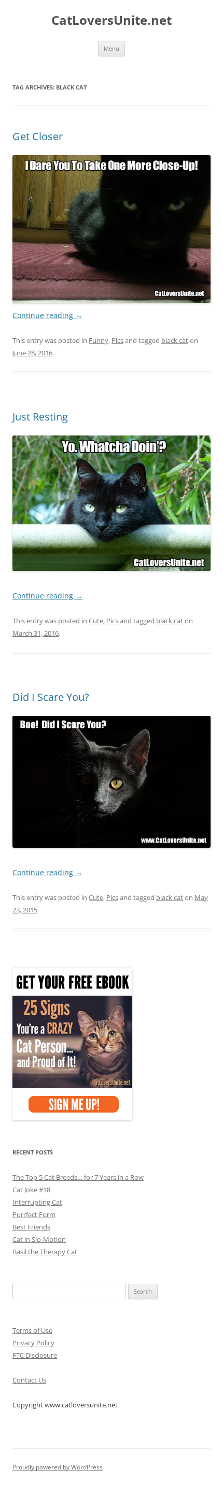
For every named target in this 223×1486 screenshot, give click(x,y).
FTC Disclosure (34, 1355)
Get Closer (37, 136)
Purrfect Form (33, 1214)
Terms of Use (32, 1330)
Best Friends (31, 1227)
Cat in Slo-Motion (39, 1239)
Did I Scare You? (50, 697)
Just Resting (40, 417)
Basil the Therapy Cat (44, 1251)
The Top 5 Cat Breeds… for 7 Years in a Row (78, 1177)
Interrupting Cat (37, 1202)
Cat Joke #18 (31, 1189)
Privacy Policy (33, 1342)
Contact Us (29, 1380)
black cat (174, 340)
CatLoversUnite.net (111, 20)
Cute (96, 620)
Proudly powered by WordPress (57, 1467)
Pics (117, 340)
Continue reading (47, 315)
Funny (98, 340)
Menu (111, 48)
